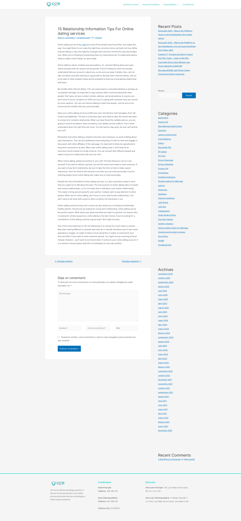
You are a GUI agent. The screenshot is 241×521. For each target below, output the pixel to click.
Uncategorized (83, 38)
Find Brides (163, 173)
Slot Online (163, 236)
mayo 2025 (163, 299)
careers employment (167, 135)
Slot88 (161, 240)
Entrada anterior (64, 261)
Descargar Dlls (164, 147)
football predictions (166, 177)
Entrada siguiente (131, 261)
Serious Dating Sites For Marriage (173, 228)
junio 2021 (162, 405)
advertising (163, 118)
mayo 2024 (163, 320)
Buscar (161, 90)
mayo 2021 (163, 409)
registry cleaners (165, 223)
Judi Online (163, 202)
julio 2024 (162, 312)
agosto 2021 (163, 396)
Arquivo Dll (163, 122)
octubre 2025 (164, 278)
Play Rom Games (165, 219)
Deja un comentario (66, 38)
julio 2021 (162, 401)
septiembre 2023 (165, 337)
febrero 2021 (164, 422)
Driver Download (165, 160)
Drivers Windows (165, 164)
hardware (162, 194)
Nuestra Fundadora (151, 4)
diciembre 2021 (165, 379)
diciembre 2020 (165, 430)
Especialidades (170, 4)
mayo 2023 (163, 354)
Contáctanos (188, 4)
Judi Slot (162, 207)
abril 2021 (162, 413)
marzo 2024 (163, 329)
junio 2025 (163, 295)
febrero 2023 (164, 367)
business (162, 130)
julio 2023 (162, 346)
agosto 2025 (163, 286)
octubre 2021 (164, 388)
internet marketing (166, 198)
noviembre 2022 (165, 371)
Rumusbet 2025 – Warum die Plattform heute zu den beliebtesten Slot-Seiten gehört (175, 35)
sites (84, 44)
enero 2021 (163, 426)
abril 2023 (162, 358)
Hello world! (189, 459)
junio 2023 (163, 350)
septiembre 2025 (165, 282)
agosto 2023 (163, 341)
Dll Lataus (162, 151)
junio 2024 (163, 316)
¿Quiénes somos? (131, 4)
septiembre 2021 (165, 392)
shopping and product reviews (171, 232)
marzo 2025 (163, 308)
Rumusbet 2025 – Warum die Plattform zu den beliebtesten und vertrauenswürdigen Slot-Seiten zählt (177, 46)
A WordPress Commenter (169, 459)
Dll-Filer (161, 156)
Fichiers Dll (163, 168)
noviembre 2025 (165, 274)
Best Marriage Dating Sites (170, 126)
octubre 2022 (164, 375)
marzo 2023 (163, 363)
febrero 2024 (164, 333)
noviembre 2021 (165, 384)
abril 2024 (162, 324)
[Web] (126, 328)
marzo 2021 (163, 418)
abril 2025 (162, 303)
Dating (161, 143)
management (164, 211)
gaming (161, 185)
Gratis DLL (162, 190)
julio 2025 (162, 291)
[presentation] (178, 4)
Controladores (164, 139)
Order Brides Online (167, 215)
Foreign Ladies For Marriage (170, 181)
